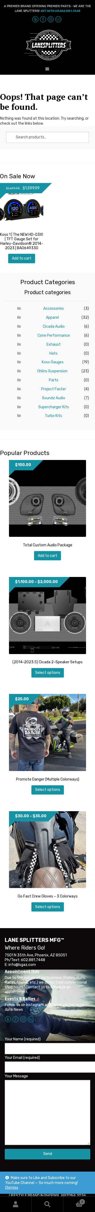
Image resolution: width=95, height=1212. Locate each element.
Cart (73, 1200)
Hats (53, 353)
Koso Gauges (53, 362)
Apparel (52, 317)
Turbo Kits (53, 416)
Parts (53, 380)
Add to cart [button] (21, 258)
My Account (16, 1204)
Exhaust (53, 344)
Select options (47, 672)
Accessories (53, 308)
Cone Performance (53, 335)
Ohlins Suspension (52, 371)
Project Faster (53, 389)
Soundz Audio (53, 398)
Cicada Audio (54, 326)
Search (47, 1204)
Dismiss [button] (11, 1187)
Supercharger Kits (53, 407)
